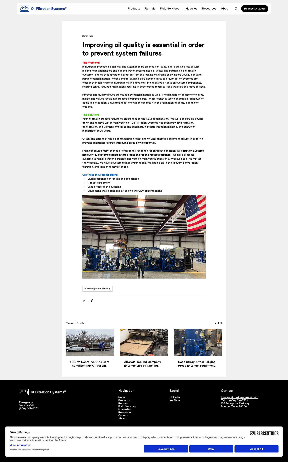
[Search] (236, 8)
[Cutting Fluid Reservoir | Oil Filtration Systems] (144, 342)
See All (218, 322)
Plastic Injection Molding (97, 288)
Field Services (127, 406)
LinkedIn (175, 397)
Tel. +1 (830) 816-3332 (234, 400)
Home (121, 397)
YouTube (175, 400)
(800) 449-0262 (29, 408)
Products (124, 400)
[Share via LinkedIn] (84, 300)
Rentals (123, 403)
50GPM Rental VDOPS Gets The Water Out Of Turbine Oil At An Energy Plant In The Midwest (90, 363)
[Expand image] (144, 237)
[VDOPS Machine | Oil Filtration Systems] (198, 342)
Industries (124, 409)
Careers (123, 415)
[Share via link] (92, 300)
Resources (124, 412)
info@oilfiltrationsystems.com (239, 397)
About (122, 418)
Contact (227, 390)
